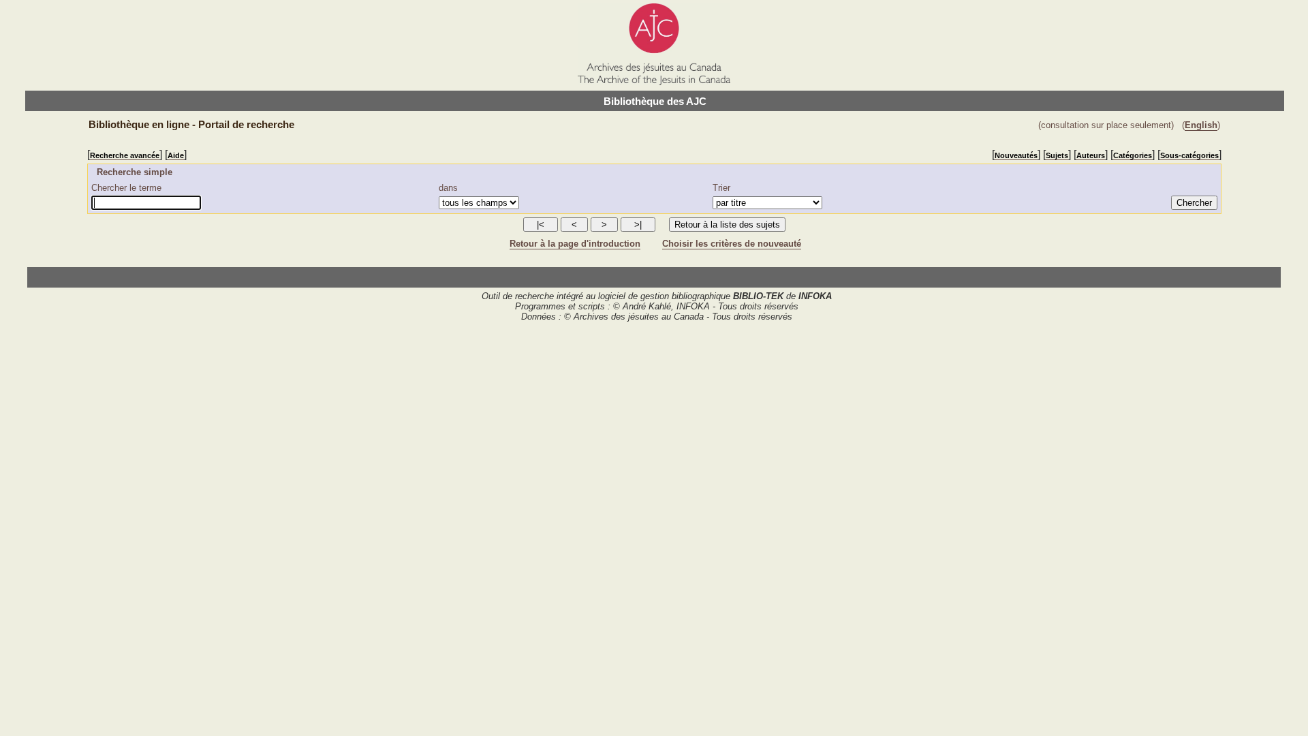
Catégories (1132, 155)
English (1201, 125)
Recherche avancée (124, 155)
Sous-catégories (1189, 155)
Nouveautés (1016, 155)
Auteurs (1090, 155)
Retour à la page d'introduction (575, 244)
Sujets (1057, 155)
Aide (176, 155)
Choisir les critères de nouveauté (731, 244)
